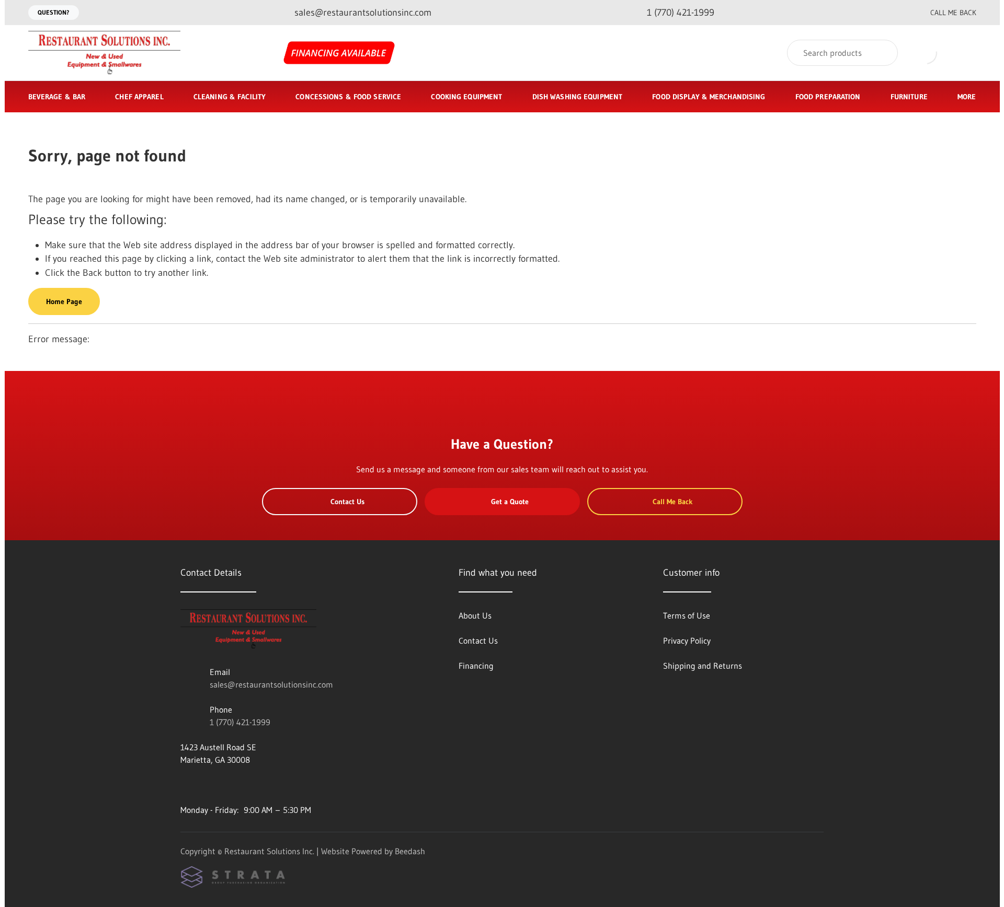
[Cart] (965, 53)
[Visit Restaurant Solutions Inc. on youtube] (185, 785)
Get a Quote (510, 501)
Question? (54, 12)
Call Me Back (953, 12)
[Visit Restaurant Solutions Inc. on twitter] (229, 785)
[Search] (883, 53)
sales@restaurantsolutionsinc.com (271, 684)
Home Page (64, 301)
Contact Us (347, 501)
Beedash (410, 851)
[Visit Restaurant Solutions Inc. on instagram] (207, 785)
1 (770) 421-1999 (240, 722)
